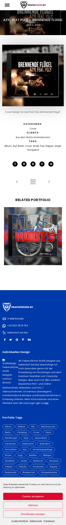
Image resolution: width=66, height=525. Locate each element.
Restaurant (10, 472)
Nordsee (53, 460)
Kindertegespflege (43, 449)
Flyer (26, 437)
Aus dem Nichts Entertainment (33, 137)
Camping (22, 432)
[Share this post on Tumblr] (42, 164)
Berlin (21, 146)
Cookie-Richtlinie (19, 521)
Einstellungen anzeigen (33, 514)
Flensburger (11, 437)
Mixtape (47, 455)
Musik (36, 146)
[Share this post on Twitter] (24, 164)
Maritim (33, 455)
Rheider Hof (29, 472)
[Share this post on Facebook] (15, 164)
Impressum (49, 521)
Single (58, 146)
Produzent (38, 466)
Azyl (15, 146)
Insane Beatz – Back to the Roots (33, 229)
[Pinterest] (23, 340)
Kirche (8, 455)
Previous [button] (8, 244)
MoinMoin (10, 460)
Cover (33, 128)
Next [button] (58, 244)
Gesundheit (41, 437)
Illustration (45, 443)
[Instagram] (17, 340)
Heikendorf (27, 443)
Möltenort (38, 460)
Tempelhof (33, 150)
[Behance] (30, 340)
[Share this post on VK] (51, 164)
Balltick (21, 426)
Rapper (50, 146)
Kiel (25, 449)
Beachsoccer (48, 426)
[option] (33, 236)
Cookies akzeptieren (33, 496)
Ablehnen (33, 505)
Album (8, 146)
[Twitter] (11, 340)
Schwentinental (49, 472)
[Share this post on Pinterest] (33, 164)
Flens (48, 432)
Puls (42, 146)
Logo (20, 455)
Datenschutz (36, 521)
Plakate (23, 466)
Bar (33, 426)
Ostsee (8, 466)
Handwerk (10, 443)
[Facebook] (5, 340)
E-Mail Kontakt (16, 318)
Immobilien (11, 449)
